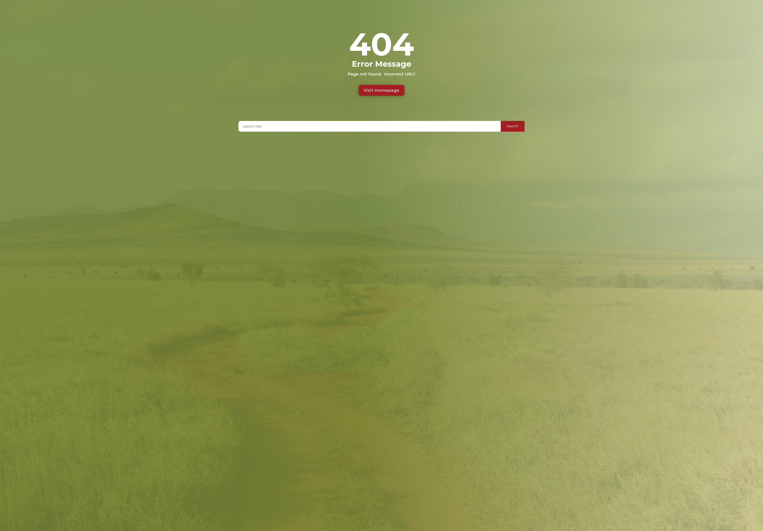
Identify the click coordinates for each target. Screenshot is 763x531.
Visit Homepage (381, 90)
